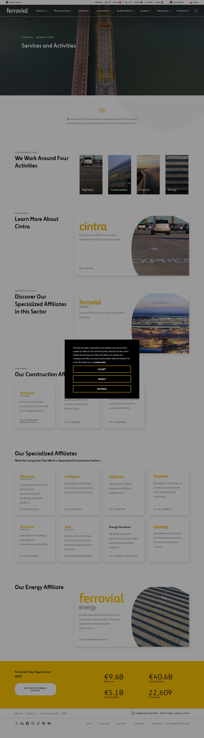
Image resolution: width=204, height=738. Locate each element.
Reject (102, 379)
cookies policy (100, 362)
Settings (102, 388)
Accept (102, 369)
